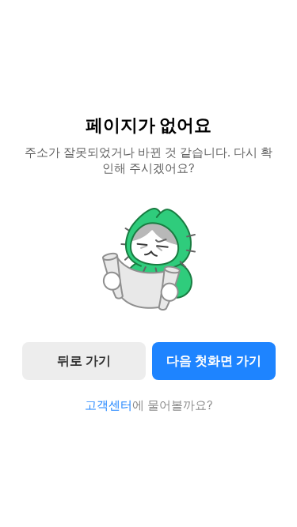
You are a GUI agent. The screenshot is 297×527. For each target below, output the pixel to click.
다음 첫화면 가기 (213, 360)
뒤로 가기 (84, 360)
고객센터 (108, 404)
